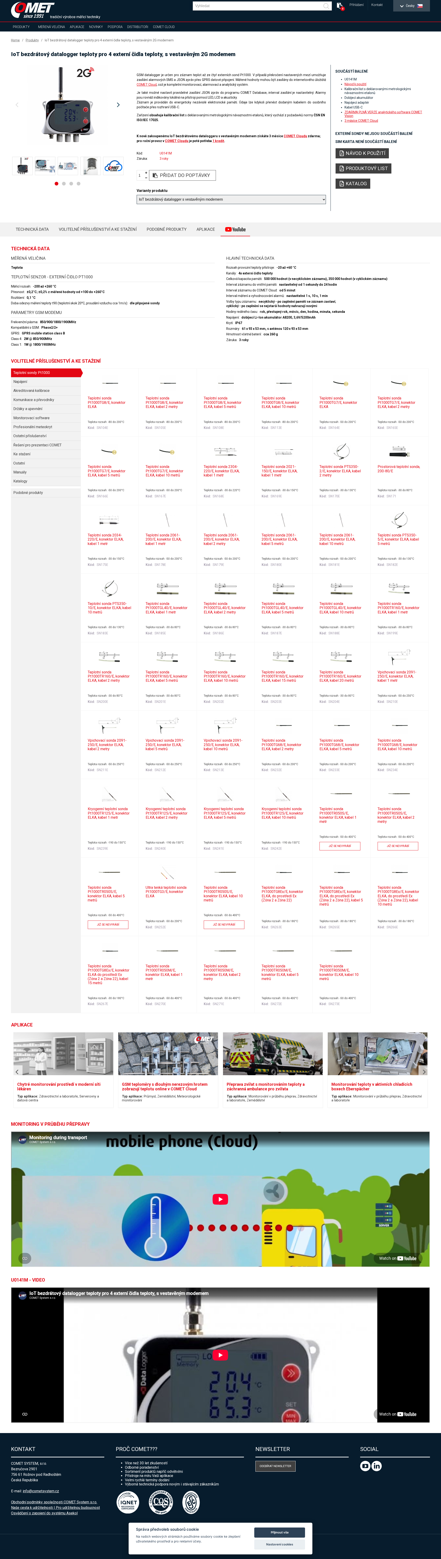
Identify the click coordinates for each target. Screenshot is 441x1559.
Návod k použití (355, 84)
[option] (67, 105)
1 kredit (218, 141)
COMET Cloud (164, 27)
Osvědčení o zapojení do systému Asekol (44, 1513)
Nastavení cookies (279, 1544)
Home (15, 40)
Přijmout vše (280, 1532)
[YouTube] (365, 1470)
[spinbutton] (141, 175)
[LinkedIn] (376, 1470)
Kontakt (377, 5)
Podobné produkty (167, 229)
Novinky (96, 27)
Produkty (21, 27)
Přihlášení (357, 5)
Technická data (32, 229)
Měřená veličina (51, 27)
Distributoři (137, 27)
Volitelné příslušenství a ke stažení (98, 229)
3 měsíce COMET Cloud (361, 121)
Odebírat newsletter (275, 1466)
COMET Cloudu (295, 136)
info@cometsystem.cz (41, 1491)
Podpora (115, 27)
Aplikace (77, 27)
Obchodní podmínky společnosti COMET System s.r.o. (54, 1502)
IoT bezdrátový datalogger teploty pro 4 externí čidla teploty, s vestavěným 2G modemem (109, 40)
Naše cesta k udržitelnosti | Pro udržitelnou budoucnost (55, 1507)
